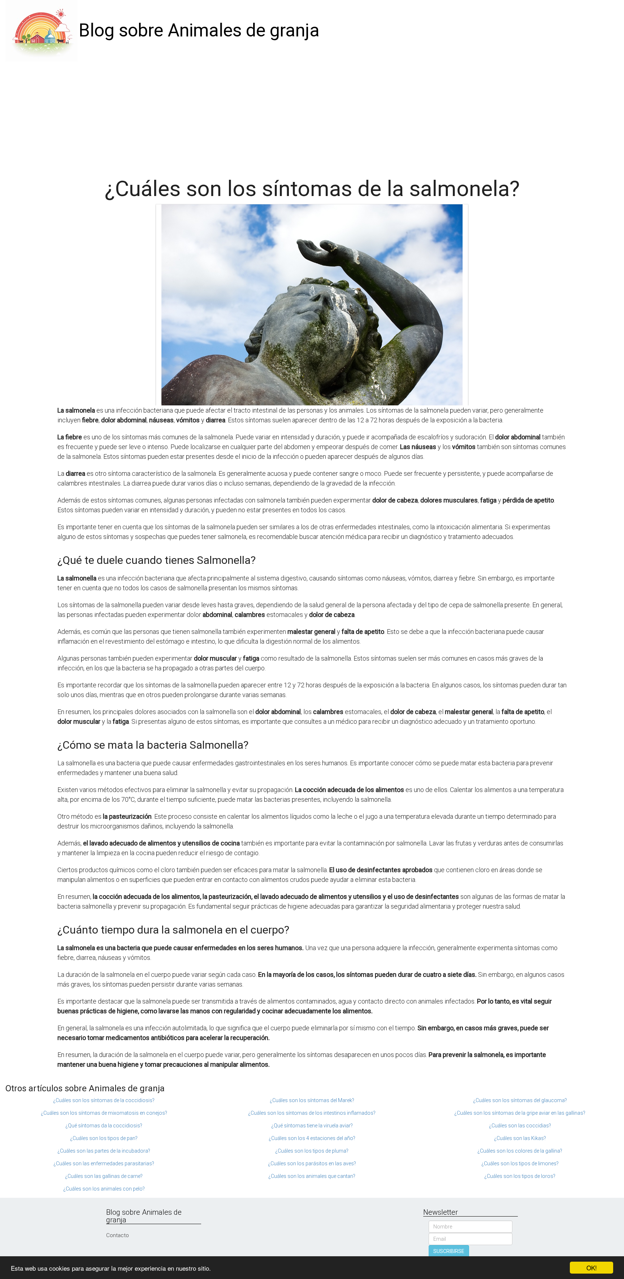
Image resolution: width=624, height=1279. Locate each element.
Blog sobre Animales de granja (199, 30)
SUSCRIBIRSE (448, 1251)
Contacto (117, 1235)
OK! (591, 1267)
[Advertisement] (312, 115)
